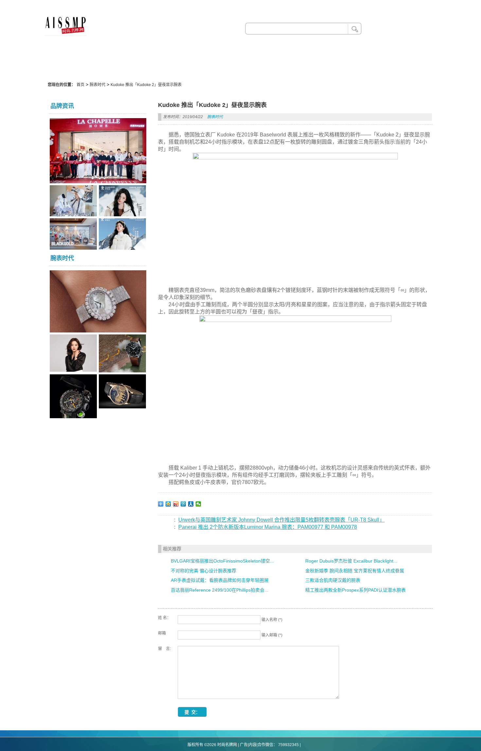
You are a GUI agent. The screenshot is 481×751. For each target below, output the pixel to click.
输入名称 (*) (271, 619)
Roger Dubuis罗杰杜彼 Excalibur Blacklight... (351, 560)
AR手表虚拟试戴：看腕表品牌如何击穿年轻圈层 (220, 580)
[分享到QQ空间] (168, 504)
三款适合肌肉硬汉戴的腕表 (332, 580)
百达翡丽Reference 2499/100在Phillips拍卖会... (219, 590)
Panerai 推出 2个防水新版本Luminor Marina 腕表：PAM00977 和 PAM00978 (267, 527)
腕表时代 (97, 84)
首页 (80, 84)
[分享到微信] (198, 504)
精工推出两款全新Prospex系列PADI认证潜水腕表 (355, 590)
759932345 (288, 744)
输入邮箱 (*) (271, 635)
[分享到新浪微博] (176, 504)
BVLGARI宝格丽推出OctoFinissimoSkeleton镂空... (222, 560)
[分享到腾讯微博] (183, 504)
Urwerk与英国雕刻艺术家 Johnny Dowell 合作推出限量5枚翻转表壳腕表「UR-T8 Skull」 (281, 520)
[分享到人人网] (191, 504)
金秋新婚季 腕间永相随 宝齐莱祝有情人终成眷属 (354, 570)
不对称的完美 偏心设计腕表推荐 (203, 570)
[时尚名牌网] (65, 34)
